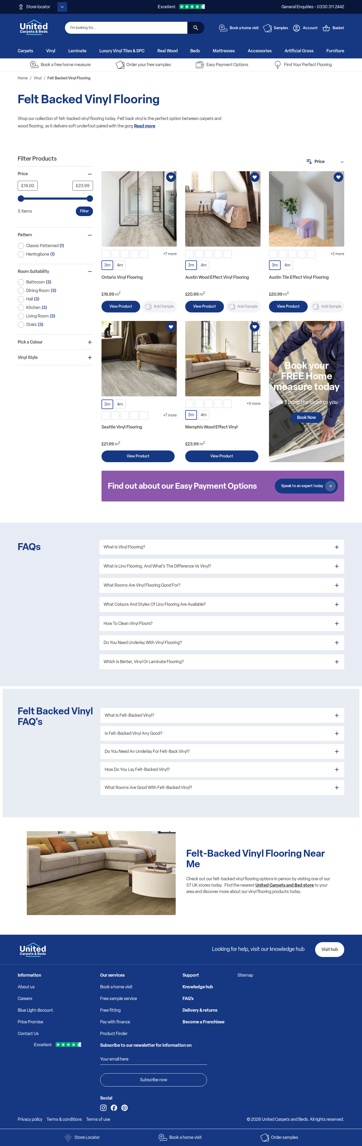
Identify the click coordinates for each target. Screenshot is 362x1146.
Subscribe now (153, 1079)
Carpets (25, 50)
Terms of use (98, 1119)
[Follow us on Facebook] (114, 1108)
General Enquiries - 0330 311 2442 (312, 6)
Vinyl (50, 50)
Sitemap (245, 975)
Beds (195, 50)
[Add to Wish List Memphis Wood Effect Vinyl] (254, 327)
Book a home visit (116, 986)
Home (23, 78)
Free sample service (118, 998)
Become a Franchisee (203, 1021)
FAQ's (188, 998)
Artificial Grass (299, 50)
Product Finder (113, 1033)
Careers (25, 998)
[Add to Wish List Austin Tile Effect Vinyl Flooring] (338, 177)
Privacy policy (30, 1119)
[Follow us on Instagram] (103, 1108)
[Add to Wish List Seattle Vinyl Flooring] (171, 327)
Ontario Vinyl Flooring (122, 277)
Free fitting (110, 1010)
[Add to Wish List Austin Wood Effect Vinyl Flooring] (254, 177)
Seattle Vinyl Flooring (121, 427)
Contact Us (28, 1033)
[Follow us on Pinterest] (124, 1108)
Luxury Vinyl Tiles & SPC (121, 50)
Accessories (260, 50)
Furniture (335, 50)
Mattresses (224, 50)
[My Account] (296, 28)
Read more (144, 125)
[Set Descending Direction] (309, 161)
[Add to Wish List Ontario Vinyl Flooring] (171, 177)
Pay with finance (115, 1021)
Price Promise (30, 1021)
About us (26, 986)
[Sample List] (267, 28)
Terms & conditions (64, 1119)
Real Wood (167, 50)
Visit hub (329, 949)
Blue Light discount (35, 1010)
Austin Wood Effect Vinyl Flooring (217, 277)
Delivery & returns (200, 1010)
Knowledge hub (198, 986)
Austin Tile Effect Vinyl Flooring (299, 277)
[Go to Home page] (34, 27)
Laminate (77, 50)
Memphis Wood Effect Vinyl (211, 427)
